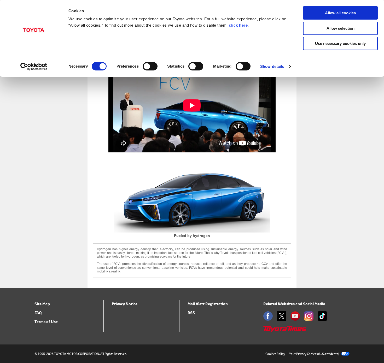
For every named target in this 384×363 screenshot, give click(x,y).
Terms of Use (46, 321)
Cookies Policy (275, 354)
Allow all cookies (340, 13)
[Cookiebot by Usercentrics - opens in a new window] (34, 66)
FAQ (38, 313)
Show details (272, 66)
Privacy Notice (124, 304)
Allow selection (340, 28)
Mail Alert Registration (208, 304)
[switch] (150, 66)
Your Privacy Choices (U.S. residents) (314, 354)
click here (238, 25)
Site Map (42, 304)
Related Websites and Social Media (294, 304)
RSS (191, 313)
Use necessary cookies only (340, 43)
